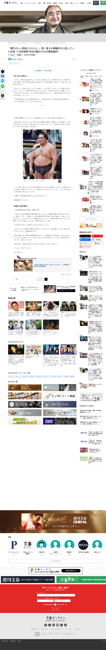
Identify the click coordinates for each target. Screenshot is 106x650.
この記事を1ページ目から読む (43, 70)
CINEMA (67, 3)
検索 (90, 3)
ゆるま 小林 (94, 104)
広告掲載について (35, 629)
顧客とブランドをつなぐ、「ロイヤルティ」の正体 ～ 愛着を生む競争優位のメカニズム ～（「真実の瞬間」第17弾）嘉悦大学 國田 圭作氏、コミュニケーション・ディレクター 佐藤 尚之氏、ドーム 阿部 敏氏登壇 (51, 361)
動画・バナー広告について (56, 629)
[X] (49, 625)
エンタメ (13, 42)
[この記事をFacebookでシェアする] (2, 76)
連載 (44, 3)
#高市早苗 (24, 376)
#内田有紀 (31, 376)
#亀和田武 (38, 376)
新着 (22, 3)
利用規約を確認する (49, 604)
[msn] (61, 625)
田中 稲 (93, 178)
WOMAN (61, 3)
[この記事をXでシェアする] (2, 71)
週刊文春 (49, 3)
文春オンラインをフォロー (67, 290)
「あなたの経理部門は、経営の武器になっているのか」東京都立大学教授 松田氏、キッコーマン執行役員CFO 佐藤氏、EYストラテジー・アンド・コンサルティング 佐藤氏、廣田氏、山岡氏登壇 (68, 361)
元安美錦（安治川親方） (18, 59)
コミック (76, 3)
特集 (39, 3)
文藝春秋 (55, 3)
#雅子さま (11, 376)
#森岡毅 (66, 376)
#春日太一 (60, 376)
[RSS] (65, 625)
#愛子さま (18, 376)
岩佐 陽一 (93, 202)
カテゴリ (33, 3)
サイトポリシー (69, 629)
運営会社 (78, 629)
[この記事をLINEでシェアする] (2, 86)
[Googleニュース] (57, 625)
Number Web (5, 641)
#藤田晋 (72, 376)
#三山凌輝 (53, 376)
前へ (17, 279)
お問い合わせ (45, 629)
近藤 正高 (93, 151)
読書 (71, 3)
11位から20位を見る (91, 219)
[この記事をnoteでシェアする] (2, 91)
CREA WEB (13, 641)
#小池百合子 (46, 376)
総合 (94, 73)
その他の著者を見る (55, 561)
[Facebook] (45, 625)
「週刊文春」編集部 (95, 90)
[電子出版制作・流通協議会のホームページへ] (37, 634)
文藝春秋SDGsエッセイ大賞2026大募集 (32, 357)
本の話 (19, 641)
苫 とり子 (93, 127)
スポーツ (17, 63)
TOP (9, 42)
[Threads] (53, 625)
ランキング (27, 3)
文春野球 (82, 3)
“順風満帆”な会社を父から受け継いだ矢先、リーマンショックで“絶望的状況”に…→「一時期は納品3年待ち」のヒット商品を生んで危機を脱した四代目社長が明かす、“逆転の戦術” (16, 360)
